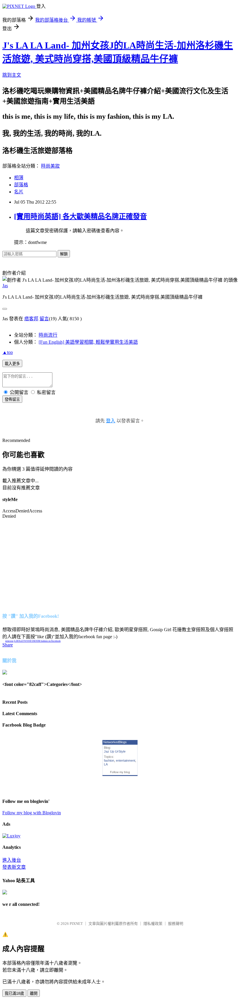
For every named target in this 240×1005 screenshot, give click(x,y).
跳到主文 (11, 75)
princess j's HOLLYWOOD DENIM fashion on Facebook (33, 641)
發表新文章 (14, 867)
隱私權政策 (152, 923)
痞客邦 (31, 318)
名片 (18, 191)
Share (7, 644)
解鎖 (64, 254)
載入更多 (12, 364)
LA (106, 764)
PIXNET (76, 923)
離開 (33, 993)
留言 (44, 318)
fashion (109, 760)
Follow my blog (120, 772)
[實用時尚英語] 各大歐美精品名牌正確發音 (80, 216)
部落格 (21, 184)
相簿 (18, 177)
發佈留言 (12, 399)
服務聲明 (175, 923)
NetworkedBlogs (115, 742)
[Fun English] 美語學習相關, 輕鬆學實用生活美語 (88, 342)
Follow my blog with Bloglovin (31, 812)
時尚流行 (48, 335)
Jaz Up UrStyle (115, 751)
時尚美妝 (50, 166)
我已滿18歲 (14, 993)
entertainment (125, 760)
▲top (7, 352)
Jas (5, 285)
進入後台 (11, 860)
